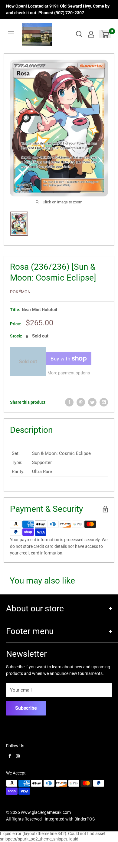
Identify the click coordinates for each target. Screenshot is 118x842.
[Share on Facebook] (69, 402)
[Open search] (79, 34)
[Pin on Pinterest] (81, 402)
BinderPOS (84, 819)
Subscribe (26, 708)
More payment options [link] (69, 372)
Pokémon (20, 291)
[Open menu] (11, 34)
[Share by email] (104, 402)
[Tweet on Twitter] (92, 402)
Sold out (28, 361)
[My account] (91, 34)
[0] (105, 34)
